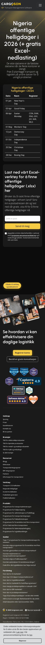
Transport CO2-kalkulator (11, 486)
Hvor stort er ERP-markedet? (12, 589)
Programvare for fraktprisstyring (14, 510)
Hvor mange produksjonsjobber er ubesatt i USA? (20, 586)
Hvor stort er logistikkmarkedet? (14, 580)
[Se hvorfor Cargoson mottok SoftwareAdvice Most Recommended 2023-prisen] (9, 381)
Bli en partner (7, 432)
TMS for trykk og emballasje (12, 450)
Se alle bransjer (8, 453)
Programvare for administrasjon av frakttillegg (18, 513)
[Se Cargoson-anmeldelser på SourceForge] (33, 400)
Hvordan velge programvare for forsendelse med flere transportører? (21, 546)
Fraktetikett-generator (10, 495)
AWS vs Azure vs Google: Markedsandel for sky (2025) (21, 599)
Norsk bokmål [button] (34, 610)
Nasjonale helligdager (10, 489)
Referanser (6, 465)
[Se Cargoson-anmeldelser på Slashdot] (29, 390)
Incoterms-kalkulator (10, 492)
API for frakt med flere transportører (15, 525)
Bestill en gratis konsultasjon (22, 359)
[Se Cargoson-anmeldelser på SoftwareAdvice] (17, 400)
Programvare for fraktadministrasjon (15, 519)
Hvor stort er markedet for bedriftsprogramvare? (19, 583)
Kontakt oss (7, 429)
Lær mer (19, 632)
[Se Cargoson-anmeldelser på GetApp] (18, 390)
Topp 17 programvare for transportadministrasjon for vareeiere (21, 541)
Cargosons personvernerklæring (23, 235)
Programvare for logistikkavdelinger (15, 532)
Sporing (5, 419)
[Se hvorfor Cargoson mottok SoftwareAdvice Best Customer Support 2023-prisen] (34, 372)
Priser (5, 422)
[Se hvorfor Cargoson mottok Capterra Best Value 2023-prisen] (14, 372)
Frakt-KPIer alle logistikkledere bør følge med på (19, 565)
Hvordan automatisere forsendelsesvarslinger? (19, 562)
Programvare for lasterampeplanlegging (16, 528)
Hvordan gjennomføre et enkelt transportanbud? (19, 551)
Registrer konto (22, 352)
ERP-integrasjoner (9, 471)
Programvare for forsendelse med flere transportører (21, 522)
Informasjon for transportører (13, 477)
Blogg (5, 461)
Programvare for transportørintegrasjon (16, 516)
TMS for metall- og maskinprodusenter (16, 447)
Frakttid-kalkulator (9, 498)
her (31, 635)
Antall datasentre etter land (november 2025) (18, 602)
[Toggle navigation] (40, 5)
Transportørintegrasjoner (11, 468)
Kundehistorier (8, 426)
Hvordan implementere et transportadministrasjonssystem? (14, 555)
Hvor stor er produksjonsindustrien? (15, 593)
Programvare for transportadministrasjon (17, 507)
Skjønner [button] (22, 641)
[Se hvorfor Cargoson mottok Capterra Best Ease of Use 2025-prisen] (24, 372)
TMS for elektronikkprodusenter (13, 440)
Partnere (6, 474)
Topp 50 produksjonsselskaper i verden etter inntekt (21, 596)
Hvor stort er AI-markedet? (12, 574)
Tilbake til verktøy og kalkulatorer (12, 285)
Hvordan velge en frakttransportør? (15, 559)
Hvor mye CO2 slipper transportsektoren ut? (18, 577)
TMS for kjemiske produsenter (13, 443)
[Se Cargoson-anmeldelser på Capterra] (28, 381)
